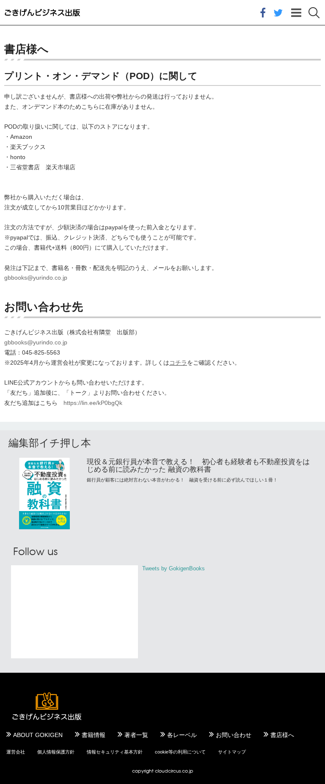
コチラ (178, 362)
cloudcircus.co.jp (174, 770)
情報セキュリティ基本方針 (115, 751)
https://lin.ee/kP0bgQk (92, 402)
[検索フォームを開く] (314, 12)
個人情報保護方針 (55, 751)
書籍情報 (93, 735)
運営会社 (15, 751)
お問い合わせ (233, 735)
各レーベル (182, 735)
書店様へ (282, 735)
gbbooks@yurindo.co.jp (35, 277)
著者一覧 (136, 735)
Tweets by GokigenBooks (173, 568)
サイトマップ (232, 751)
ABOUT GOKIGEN (38, 735)
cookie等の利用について (180, 751)
